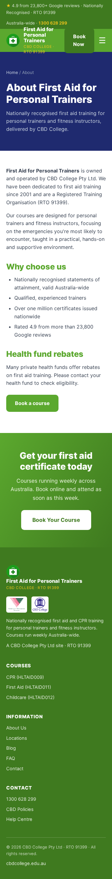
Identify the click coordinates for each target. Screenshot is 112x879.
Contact (14, 768)
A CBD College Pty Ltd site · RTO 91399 (48, 645)
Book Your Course (56, 520)
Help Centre (19, 819)
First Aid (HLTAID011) (28, 687)
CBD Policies (20, 809)
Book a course (32, 403)
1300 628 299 (53, 23)
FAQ (10, 758)
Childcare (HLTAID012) (30, 697)
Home (12, 72)
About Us (16, 728)
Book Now (79, 40)
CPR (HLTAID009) (25, 677)
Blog (11, 748)
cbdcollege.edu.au (26, 863)
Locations (16, 738)
